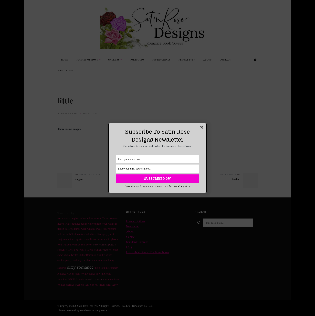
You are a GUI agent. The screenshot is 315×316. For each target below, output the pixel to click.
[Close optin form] (202, 128)
